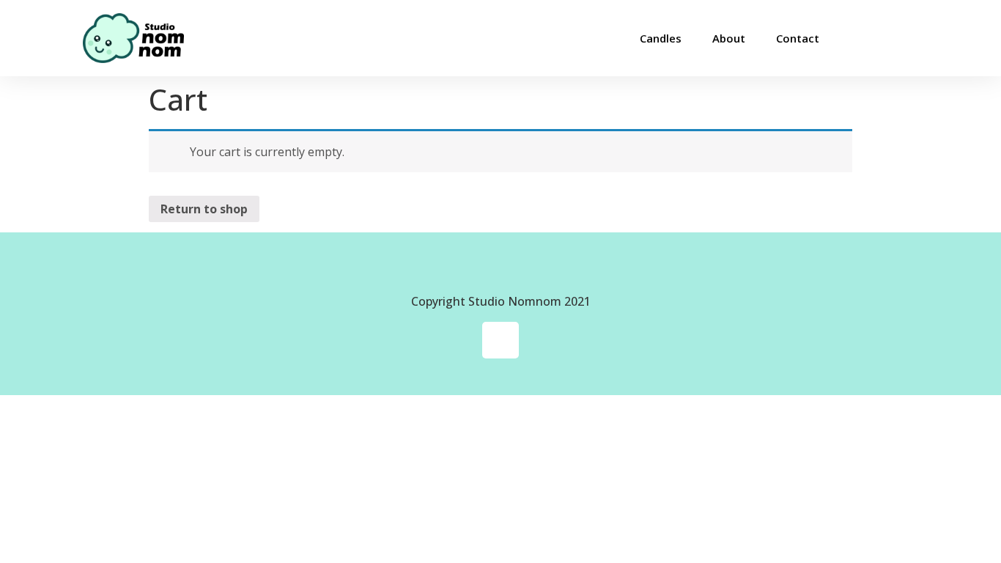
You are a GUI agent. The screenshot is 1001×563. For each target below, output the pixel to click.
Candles (661, 38)
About (728, 38)
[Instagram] (500, 340)
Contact (797, 38)
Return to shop (204, 209)
